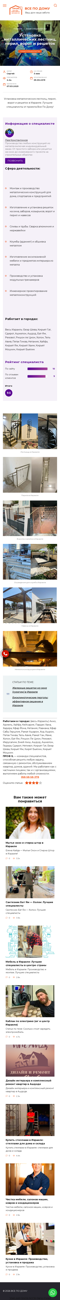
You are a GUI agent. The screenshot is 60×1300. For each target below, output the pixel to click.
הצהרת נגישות (44, 1298)
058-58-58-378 (30, 777)
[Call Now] (5, 653)
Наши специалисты (30, 51)
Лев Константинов (16, 140)
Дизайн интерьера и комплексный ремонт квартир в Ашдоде (28, 1082)
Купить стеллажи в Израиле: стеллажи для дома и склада (25, 1142)
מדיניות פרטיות (28, 1298)
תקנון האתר (15, 1298)
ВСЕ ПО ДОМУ (37, 8)
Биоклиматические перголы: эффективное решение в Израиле (30, 701)
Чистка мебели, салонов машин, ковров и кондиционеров (27, 1201)
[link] (52, 1295)
